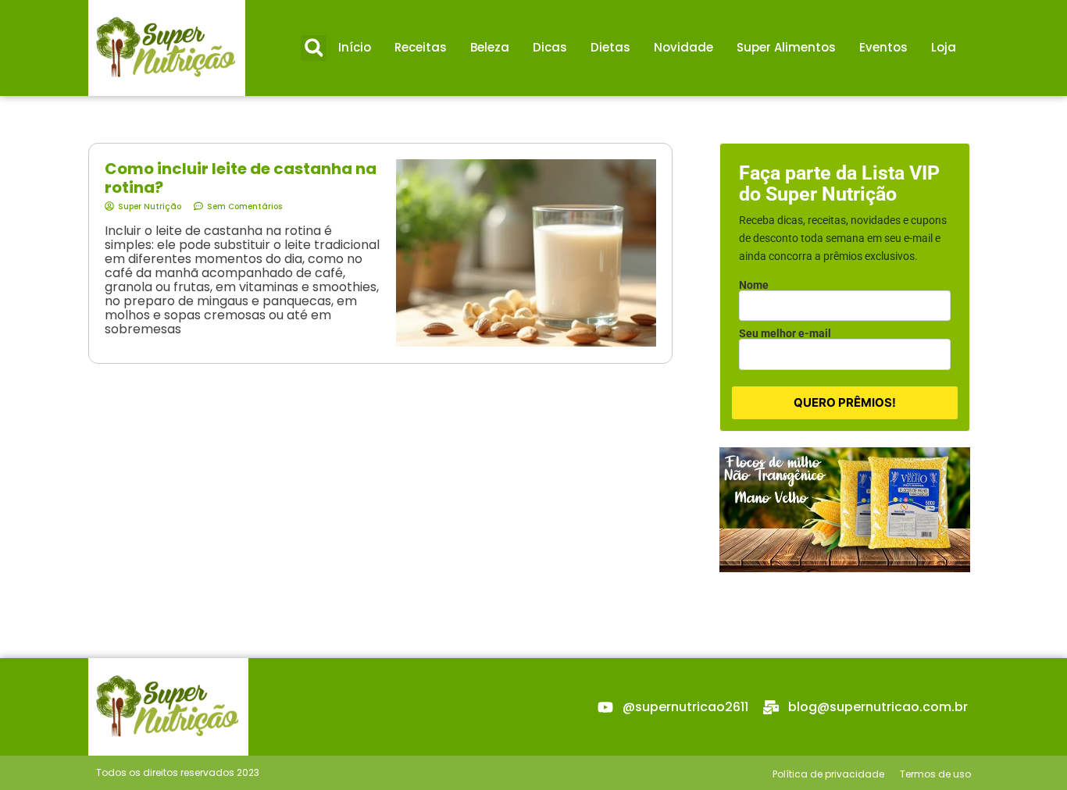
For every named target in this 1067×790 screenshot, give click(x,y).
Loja (943, 47)
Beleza (489, 47)
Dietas (610, 47)
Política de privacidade (828, 774)
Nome (754, 284)
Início (354, 47)
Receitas (420, 47)
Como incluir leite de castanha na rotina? (240, 178)
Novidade (683, 47)
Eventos (883, 47)
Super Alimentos (786, 47)
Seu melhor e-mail (785, 333)
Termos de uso (935, 774)
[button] (314, 48)
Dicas (550, 47)
